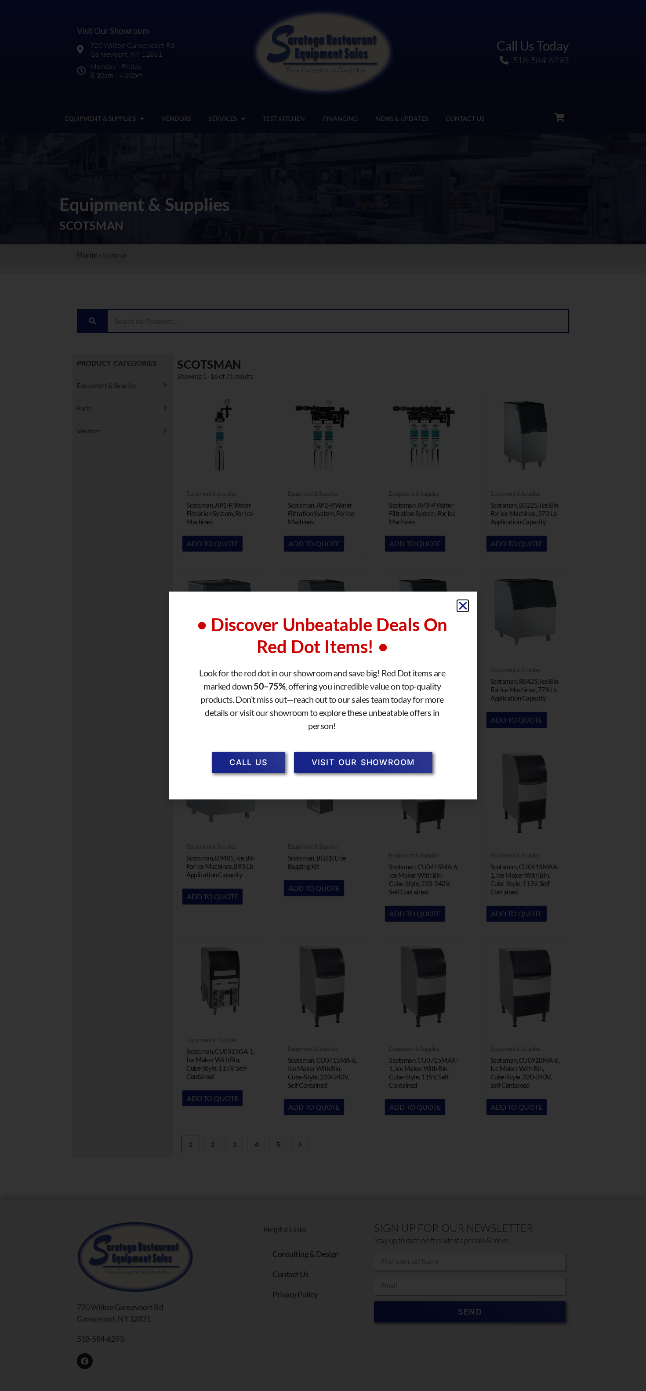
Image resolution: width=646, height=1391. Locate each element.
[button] (462, 605)
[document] (323, 695)
